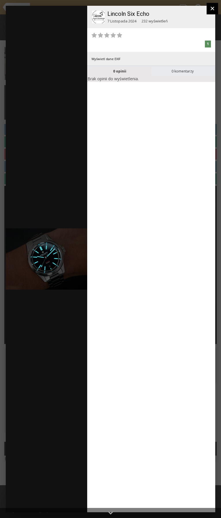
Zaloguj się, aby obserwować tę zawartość (65, 14)
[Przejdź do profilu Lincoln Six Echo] (98, 17)
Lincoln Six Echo (128, 13)
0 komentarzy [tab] (183, 71)
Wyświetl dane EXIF (106, 59)
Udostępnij (64, 502)
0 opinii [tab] (119, 71)
